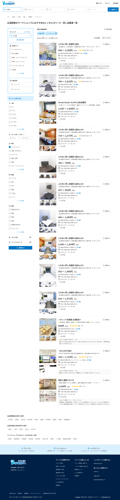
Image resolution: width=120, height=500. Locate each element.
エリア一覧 (26, 32)
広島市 (19, 17)
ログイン (107, 3)
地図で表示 (21, 40)
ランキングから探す (60, 476)
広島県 (13, 17)
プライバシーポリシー (35, 493)
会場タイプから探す (60, 466)
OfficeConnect (97, 463)
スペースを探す (59, 463)
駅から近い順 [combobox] (106, 38)
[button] (20, 49)
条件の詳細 (109, 29)
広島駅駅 (30, 17)
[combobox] (11, 9)
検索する (114, 9)
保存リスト (99, 3)
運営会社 (20, 493)
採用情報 (26, 493)
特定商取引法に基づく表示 (49, 493)
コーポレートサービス (61, 479)
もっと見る (21, 73)
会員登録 (115, 3)
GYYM (95, 471)
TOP (8, 17)
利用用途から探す (60, 469)
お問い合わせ (12, 493)
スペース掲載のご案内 (80, 463)
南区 (24, 17)
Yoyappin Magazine (98, 479)
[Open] (21, 9)
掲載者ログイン (78, 469)
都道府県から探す (60, 472)
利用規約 (58, 485)
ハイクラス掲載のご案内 (80, 466)
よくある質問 (59, 482)
